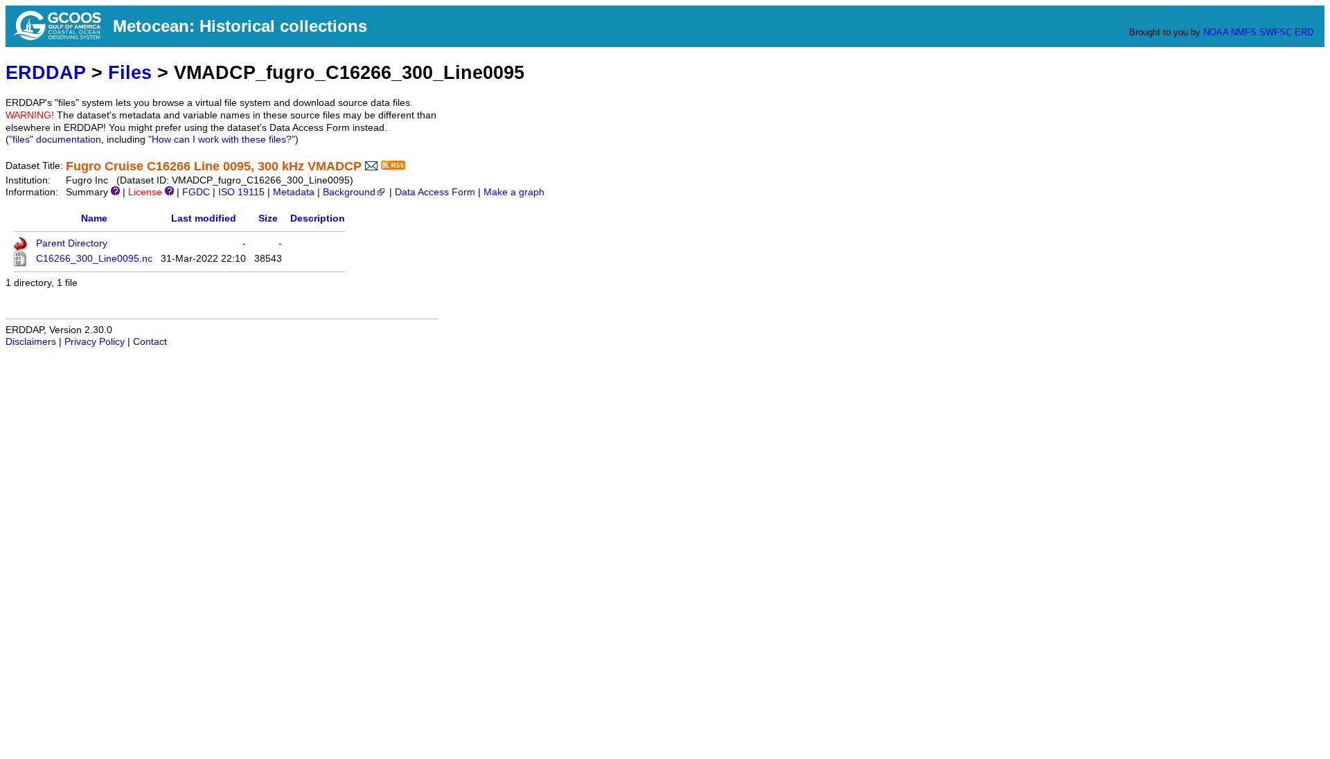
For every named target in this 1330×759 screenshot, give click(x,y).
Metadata (293, 192)
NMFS (1244, 32)
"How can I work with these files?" (221, 139)
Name (94, 218)
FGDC (196, 192)
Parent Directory (71, 243)
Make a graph (514, 192)
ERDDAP (46, 72)
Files (130, 72)
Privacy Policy (94, 342)
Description (317, 218)
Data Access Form (435, 192)
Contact (150, 342)
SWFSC (1275, 32)
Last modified (203, 218)
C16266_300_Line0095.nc (94, 258)
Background (349, 192)
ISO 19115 (241, 192)
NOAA (1215, 32)
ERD (1304, 32)
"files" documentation (55, 139)
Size (268, 218)
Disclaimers (31, 342)
